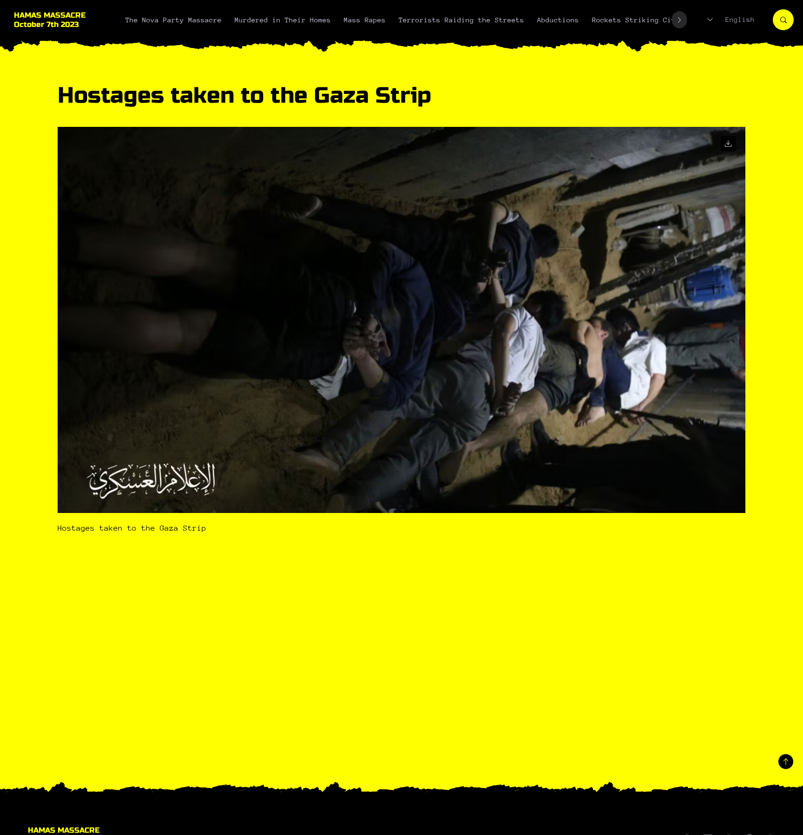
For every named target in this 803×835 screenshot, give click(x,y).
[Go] (728, 143)
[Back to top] (786, 761)
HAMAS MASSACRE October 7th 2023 (50, 20)
